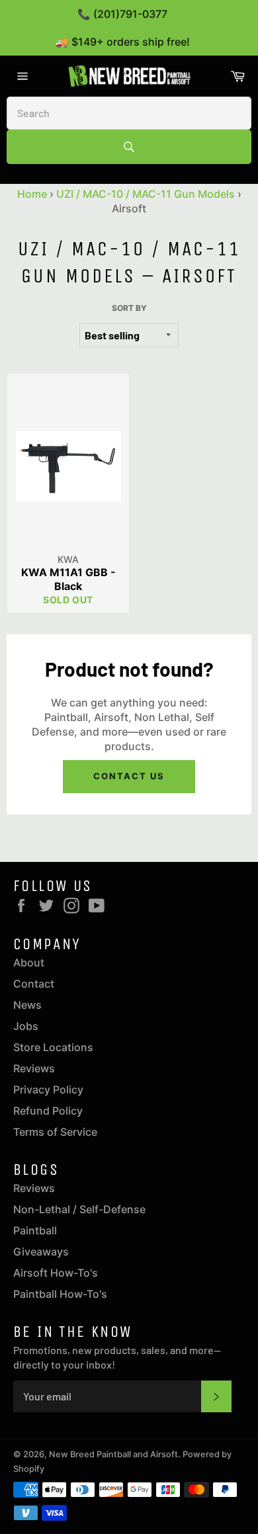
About (28, 962)
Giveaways (41, 1251)
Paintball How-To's (60, 1293)
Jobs (25, 1026)
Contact (33, 983)
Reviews (34, 1068)
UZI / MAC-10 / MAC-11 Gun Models (145, 193)
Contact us (129, 776)
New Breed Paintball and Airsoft (113, 1454)
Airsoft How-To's (55, 1272)
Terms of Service (55, 1131)
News (27, 1004)
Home (32, 193)
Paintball (35, 1230)
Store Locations (53, 1047)
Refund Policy (48, 1110)
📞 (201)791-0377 (122, 14)
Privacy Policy (48, 1089)
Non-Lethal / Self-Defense (79, 1209)
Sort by (129, 308)
